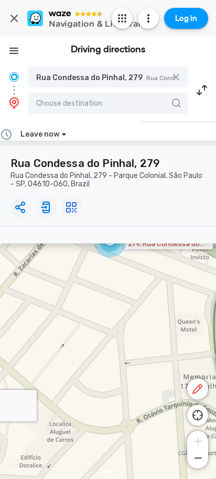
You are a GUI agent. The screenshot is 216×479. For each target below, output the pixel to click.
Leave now (39, 134)
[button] (108, 76)
